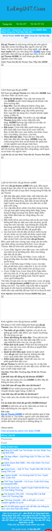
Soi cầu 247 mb (37, 24)
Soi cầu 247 (21, 24)
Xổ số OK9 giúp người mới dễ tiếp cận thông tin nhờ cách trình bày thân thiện (25, 507)
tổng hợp (17, 30)
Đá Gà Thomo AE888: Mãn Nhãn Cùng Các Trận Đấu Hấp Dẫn (26, 37)
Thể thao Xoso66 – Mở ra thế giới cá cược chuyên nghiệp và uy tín (22, 501)
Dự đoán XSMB (32, 431)
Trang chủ (7, 24)
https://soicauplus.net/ (12, 513)
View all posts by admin (12, 431)
